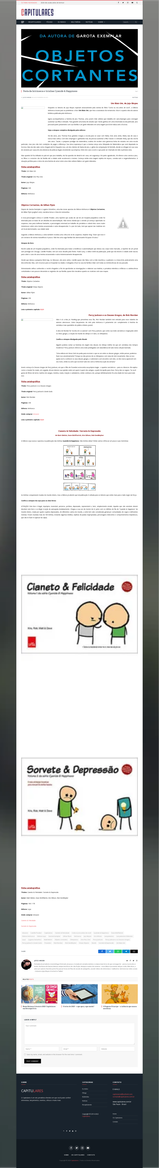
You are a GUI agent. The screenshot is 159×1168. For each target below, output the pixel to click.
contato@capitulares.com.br (124, 1096)
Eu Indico (62, 22)
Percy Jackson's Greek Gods (32, 943)
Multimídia (75, 22)
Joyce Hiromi (27, 97)
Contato (115, 1122)
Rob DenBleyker (70, 943)
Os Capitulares (117, 1118)
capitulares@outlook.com (122, 1094)
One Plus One (85, 940)
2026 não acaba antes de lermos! (52, 3)
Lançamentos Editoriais (124, 936)
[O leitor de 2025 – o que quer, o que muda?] (79, 994)
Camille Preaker (36, 933)
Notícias (89, 22)
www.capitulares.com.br (122, 1101)
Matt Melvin (48, 940)
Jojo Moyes (87, 936)
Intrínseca (77, 936)
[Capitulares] (37, 12)
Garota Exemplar (54, 936)
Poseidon (48, 943)
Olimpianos (74, 940)
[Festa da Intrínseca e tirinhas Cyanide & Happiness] (79, 58)
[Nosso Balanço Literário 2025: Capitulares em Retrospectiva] (39, 994)
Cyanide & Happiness (101, 933)
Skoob (94, 943)
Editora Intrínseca (28, 936)
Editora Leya (41, 936)
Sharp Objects (84, 943)
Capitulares (48, 933)
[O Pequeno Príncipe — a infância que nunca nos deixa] (120, 994)
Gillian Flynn (67, 936)
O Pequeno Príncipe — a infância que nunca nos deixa (120, 1007)
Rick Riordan (58, 943)
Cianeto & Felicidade (28, 920)
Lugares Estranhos (34, 940)
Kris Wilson (98, 936)
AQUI (42, 309)
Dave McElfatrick (117, 933)
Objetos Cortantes (61, 940)
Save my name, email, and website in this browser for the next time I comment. (54, 1054)
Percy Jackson (98, 940)
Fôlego (49, 22)
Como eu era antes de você (81, 933)
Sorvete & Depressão (28, 926)
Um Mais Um (120, 943)
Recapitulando (34, 22)
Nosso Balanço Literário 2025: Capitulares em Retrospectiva (39, 1007)
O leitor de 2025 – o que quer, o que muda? (78, 1006)
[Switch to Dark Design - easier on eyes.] (137, 2)
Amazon (36, 414)
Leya (24, 940)
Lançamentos (109, 936)
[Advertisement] (98, 12)
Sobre (100, 22)
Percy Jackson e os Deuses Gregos (117, 940)
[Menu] (22, 22)
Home (115, 1114)
